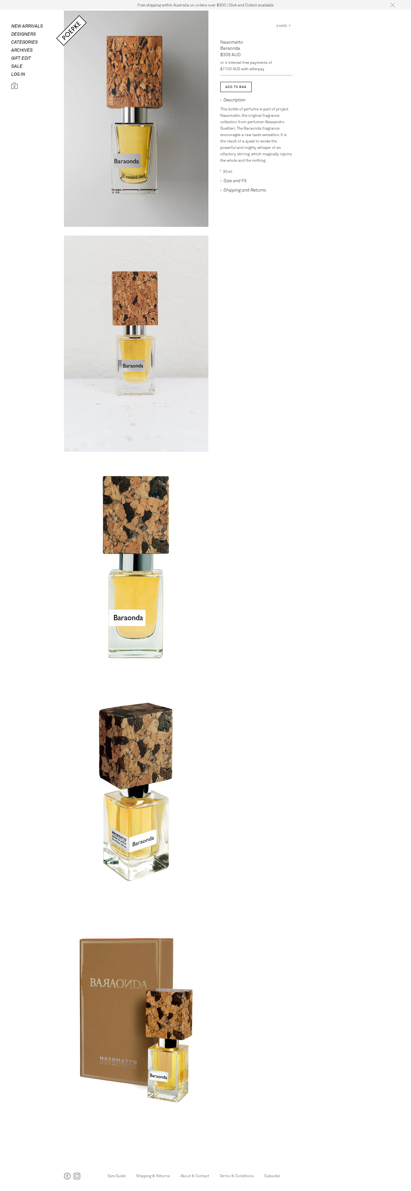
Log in (18, 74)
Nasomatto (231, 42)
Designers (23, 34)
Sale (16, 66)
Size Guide (117, 1175)
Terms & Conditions (237, 1175)
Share (281, 26)
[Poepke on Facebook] (67, 1177)
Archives (22, 50)
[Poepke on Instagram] (77, 1177)
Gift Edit (21, 58)
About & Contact (194, 1175)
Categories (24, 42)
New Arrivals (27, 26)
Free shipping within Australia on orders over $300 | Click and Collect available (205, 5)
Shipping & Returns (153, 1175)
